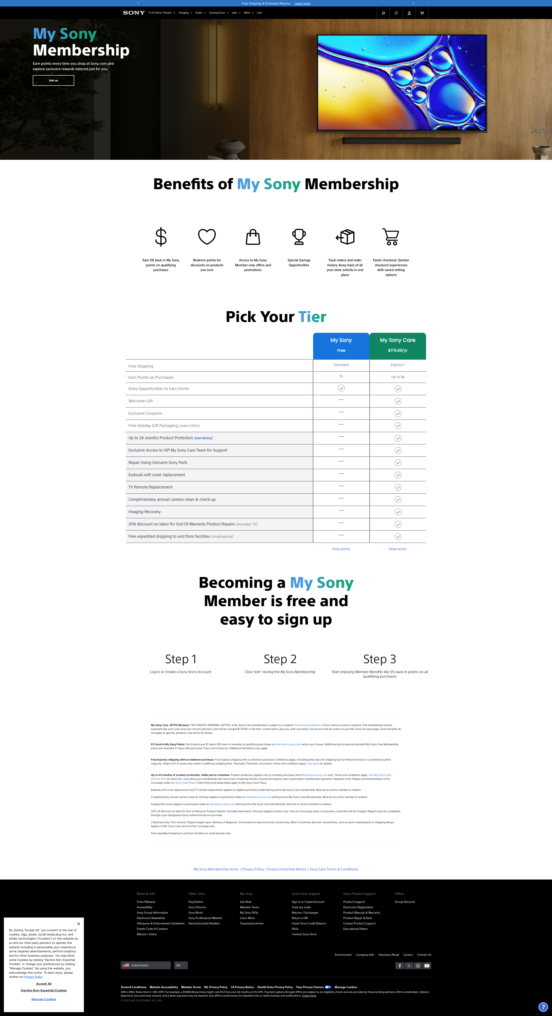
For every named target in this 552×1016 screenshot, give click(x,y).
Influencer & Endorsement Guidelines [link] (161, 923)
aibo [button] (234, 12)
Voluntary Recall (388, 954)
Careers (408, 954)
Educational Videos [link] (355, 928)
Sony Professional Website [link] (205, 918)
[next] (413, 3)
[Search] (383, 13)
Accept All (44, 983)
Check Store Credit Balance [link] (309, 923)
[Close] (78, 924)
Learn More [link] (247, 918)
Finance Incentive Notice (286, 869)
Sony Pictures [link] (197, 907)
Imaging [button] (183, 12)
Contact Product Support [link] (359, 923)
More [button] (247, 12)
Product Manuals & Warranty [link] (361, 912)
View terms (341, 549)
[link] (259, 12)
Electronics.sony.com (314, 775)
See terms (313, 763)
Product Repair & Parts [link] (357, 918)
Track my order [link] (301, 907)
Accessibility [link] (144, 907)
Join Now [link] (245, 901)
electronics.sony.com (288, 744)
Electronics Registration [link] (358, 907)
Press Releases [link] (146, 901)
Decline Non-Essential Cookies (44, 990)
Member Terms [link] (249, 907)
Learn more (309, 995)
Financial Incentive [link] (251, 923)
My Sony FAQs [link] (249, 912)
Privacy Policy (253, 869)
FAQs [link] (295, 928)
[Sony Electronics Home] (134, 13)
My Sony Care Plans (183, 782)
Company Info (365, 954)
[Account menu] (409, 13)
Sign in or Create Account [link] (308, 901)
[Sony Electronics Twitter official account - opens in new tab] (409, 965)
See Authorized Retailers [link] (204, 923)
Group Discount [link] (405, 901)
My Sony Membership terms (216, 869)
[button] (396, 12)
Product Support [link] (354, 901)
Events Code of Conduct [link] (152, 928)
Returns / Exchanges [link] (305, 912)
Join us (53, 80)
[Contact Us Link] (543, 1007)
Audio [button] (198, 12)
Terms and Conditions (307, 725)
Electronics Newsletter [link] (151, 918)
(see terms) (203, 438)
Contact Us (424, 954)
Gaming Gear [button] (217, 12)
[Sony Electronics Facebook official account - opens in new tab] (399, 965)
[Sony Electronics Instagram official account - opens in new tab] (418, 965)
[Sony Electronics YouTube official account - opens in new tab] (427, 965)
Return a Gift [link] (300, 918)
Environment (343, 954)
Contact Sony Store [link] (304, 934)
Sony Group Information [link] (152, 912)
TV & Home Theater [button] (160, 12)
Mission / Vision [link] (147, 934)
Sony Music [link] (195, 912)
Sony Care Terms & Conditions (334, 869)
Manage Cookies (346, 987)
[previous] (138, 3)
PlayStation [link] (195, 901)
